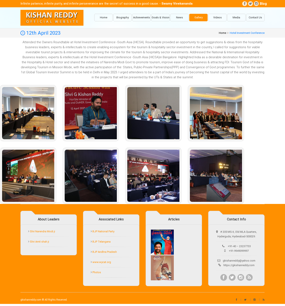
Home (103, 17)
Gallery (198, 17)
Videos (217, 17)
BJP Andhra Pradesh (104, 251)
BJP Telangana (101, 241)
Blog (262, 4)
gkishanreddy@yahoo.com (239, 260)
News (179, 17)
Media (236, 17)
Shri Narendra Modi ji (42, 231)
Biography (122, 17)
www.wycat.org (101, 262)
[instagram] (256, 3)
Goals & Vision (160, 17)
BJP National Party (103, 231)
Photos (96, 272)
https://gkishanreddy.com (239, 265)
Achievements (141, 17)
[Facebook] (244, 3)
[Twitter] (250, 3)
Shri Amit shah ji (39, 241)
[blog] (249, 277)
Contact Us (255, 17)
